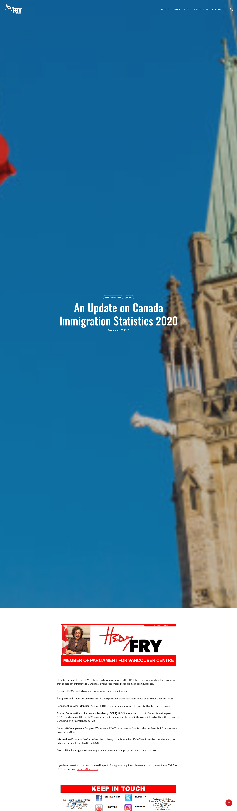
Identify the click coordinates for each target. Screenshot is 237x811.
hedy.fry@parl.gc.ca (87, 768)
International (113, 297)
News (129, 297)
